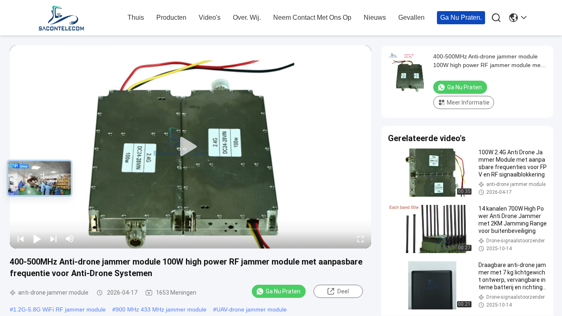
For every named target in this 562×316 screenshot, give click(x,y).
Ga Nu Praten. (461, 17)
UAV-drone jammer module (251, 309)
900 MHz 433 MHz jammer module (161, 309)
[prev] (20, 238)
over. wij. (247, 17)
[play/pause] (37, 238)
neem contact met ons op (312, 17)
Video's (210, 17)
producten (171, 17)
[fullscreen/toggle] (360, 238)
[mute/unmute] (70, 238)
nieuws (375, 17)
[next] (53, 238)
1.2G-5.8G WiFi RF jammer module (59, 309)
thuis (136, 17)
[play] (190, 147)
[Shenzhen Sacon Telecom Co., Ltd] (79, 18)
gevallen (411, 17)
